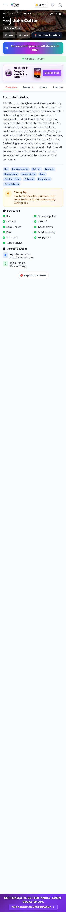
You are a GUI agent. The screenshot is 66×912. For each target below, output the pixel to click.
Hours (43, 87)
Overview (11, 87)
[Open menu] (5, 5)
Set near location (47, 35)
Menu (28, 87)
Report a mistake (35, 275)
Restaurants (9, 13)
